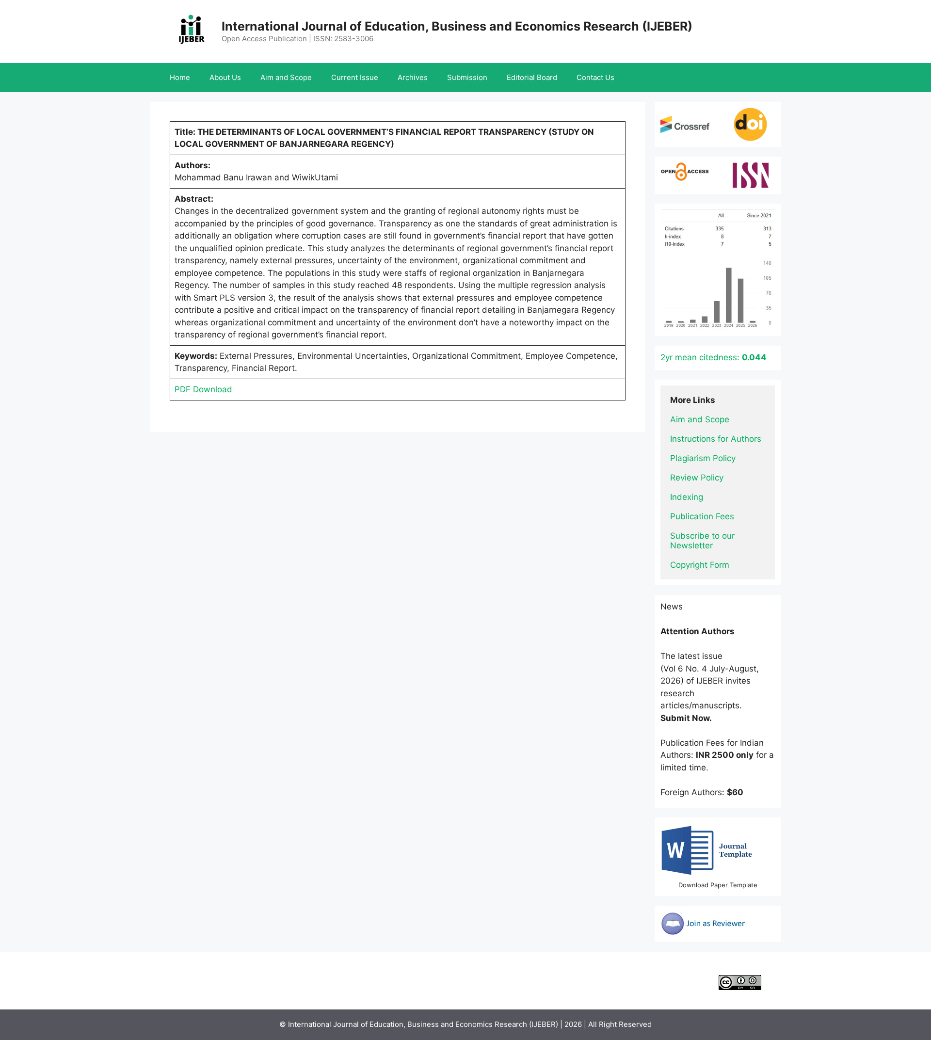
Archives (413, 77)
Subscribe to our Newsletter (703, 540)
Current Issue (354, 77)
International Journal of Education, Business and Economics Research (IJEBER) (457, 26)
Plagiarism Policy (703, 458)
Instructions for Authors (715, 439)
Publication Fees (702, 516)
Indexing (686, 497)
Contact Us (595, 77)
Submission (467, 77)
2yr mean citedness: (713, 357)
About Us (225, 77)
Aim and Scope (286, 77)
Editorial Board (532, 77)
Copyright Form (699, 565)
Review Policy (696, 477)
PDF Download (203, 389)
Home (180, 77)
